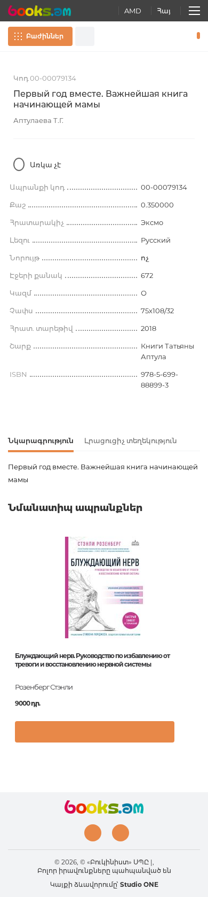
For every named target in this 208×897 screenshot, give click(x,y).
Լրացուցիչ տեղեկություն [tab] (130, 440)
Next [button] (194, 614)
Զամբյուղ (196, 36)
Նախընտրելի (180, 36)
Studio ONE (139, 884)
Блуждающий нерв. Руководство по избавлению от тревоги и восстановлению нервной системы (92, 660)
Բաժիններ (44, 36)
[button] (189, 737)
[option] (104, 643)
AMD (132, 10)
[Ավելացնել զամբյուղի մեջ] (94, 732)
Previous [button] (13, 614)
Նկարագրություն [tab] (41, 440)
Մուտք (165, 36)
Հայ (164, 10)
